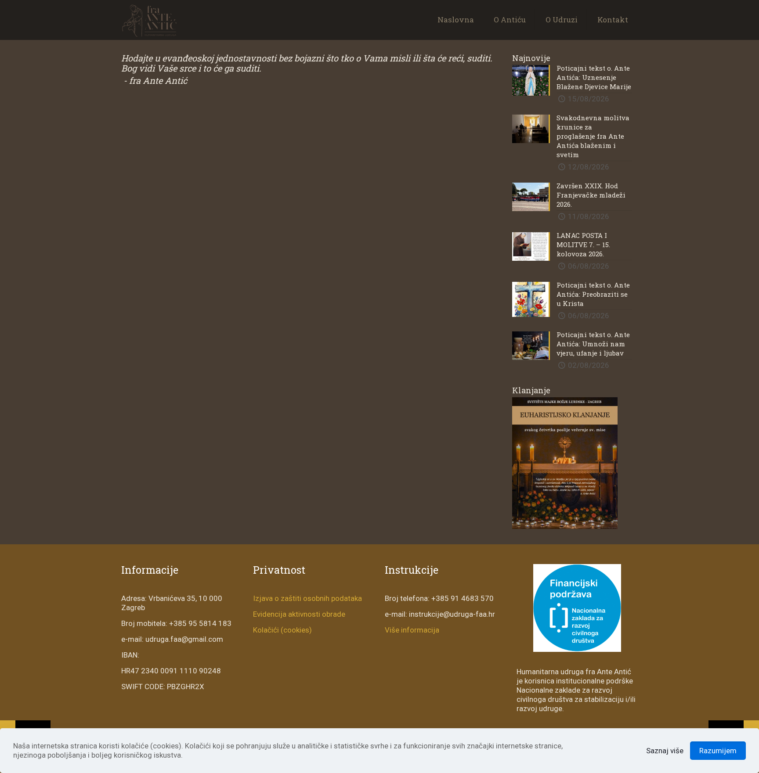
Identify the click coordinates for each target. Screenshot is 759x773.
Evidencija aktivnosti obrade (299, 614)
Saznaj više (664, 750)
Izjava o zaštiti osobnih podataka (307, 598)
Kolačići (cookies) (282, 630)
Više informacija (412, 630)
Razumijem (718, 750)
